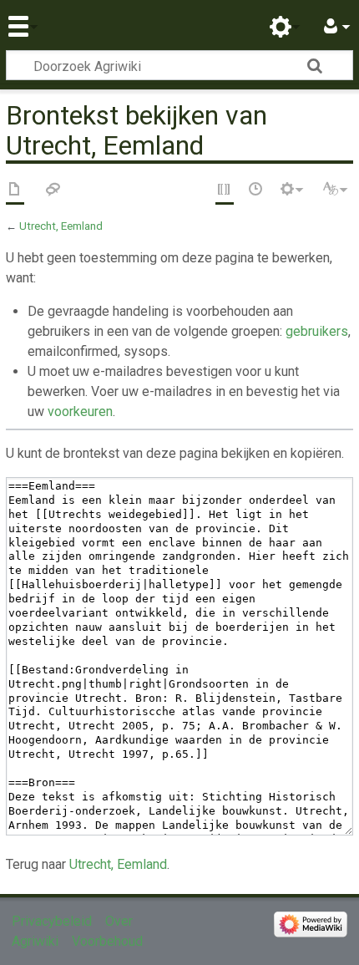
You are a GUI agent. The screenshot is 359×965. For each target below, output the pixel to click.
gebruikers (317, 331)
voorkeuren (80, 411)
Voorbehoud (107, 941)
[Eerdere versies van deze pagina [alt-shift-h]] (256, 190)
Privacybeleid (52, 921)
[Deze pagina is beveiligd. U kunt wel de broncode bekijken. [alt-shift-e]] (224, 190)
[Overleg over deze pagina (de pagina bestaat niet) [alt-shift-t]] (53, 190)
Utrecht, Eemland (61, 226)
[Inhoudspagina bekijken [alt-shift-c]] (15, 190)
